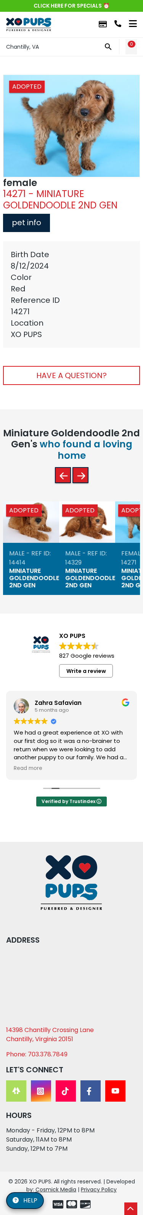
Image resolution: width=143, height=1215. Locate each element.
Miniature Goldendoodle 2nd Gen (34, 578)
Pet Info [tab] (26, 222)
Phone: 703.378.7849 (36, 1054)
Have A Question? (71, 375)
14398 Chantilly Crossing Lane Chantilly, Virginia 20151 (50, 1034)
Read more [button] (28, 768)
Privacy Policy (99, 1189)
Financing (103, 25)
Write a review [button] (86, 671)
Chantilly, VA (22, 47)
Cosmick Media (55, 1189)
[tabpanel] (71, 294)
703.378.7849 (117, 23)
